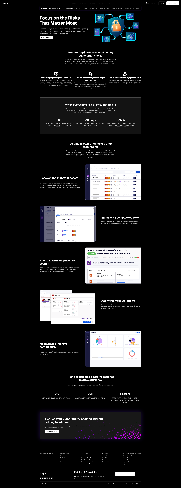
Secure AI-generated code (90, 8)
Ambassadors (105, 464)
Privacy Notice (108, 483)
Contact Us (105, 456)
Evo (41, 456)
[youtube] (43, 478)
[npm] (49, 478)
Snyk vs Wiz (126, 462)
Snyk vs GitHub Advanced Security (132, 453)
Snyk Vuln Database (86, 462)
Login (153, 3)
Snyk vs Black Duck (128, 460)
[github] (47, 478)
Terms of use (116, 483)
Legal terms (100, 483)
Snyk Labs (84, 453)
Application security (54, 8)
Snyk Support (84, 460)
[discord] (52, 478)
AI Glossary (63, 460)
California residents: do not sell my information (130, 483)
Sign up (162, 3)
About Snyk (105, 453)
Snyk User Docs (85, 458)
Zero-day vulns (104, 8)
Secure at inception (116, 8)
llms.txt (62, 462)
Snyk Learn (84, 456)
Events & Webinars (107, 462)
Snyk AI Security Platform (46, 453)
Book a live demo (173, 3)
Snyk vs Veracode (127, 456)
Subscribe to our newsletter (125, 474)
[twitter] (40, 478)
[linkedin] (45, 478)
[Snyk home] (5, 3)
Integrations (43, 458)
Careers (104, 460)
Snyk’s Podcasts (64, 458)
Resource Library (64, 453)
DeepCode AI (43, 460)
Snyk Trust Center (86, 466)
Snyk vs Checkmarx (128, 458)
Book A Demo (105, 458)
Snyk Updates (84, 464)
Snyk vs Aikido (127, 464)
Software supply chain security (71, 8)
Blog (61, 456)
